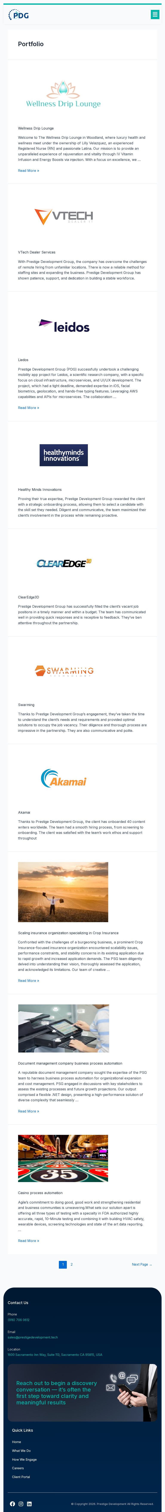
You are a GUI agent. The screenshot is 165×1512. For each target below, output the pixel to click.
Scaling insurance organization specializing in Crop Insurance (68, 933)
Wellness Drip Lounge (36, 128)
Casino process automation (40, 1193)
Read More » (28, 170)
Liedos (23, 360)
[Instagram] (20, 1503)
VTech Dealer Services (36, 252)
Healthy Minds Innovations (40, 489)
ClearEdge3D (28, 597)
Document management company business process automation (70, 1063)
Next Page (142, 1264)
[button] (155, 14)
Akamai (24, 812)
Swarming (26, 705)
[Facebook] (12, 1503)
